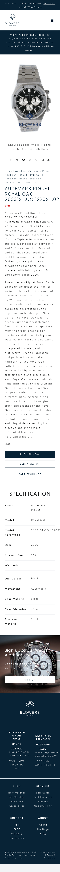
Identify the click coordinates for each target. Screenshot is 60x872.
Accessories (16, 805)
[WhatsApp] (36, 160)
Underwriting (43, 805)
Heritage (43, 829)
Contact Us (17, 838)
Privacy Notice (47, 852)
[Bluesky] (24, 160)
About (43, 824)
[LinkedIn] (30, 160)
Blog (43, 833)
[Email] (42, 160)
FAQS (16, 829)
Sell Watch (43, 792)
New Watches (17, 792)
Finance (43, 801)
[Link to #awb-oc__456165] (52, 20)
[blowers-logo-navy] (12, 15)
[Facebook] (11, 160)
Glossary (17, 833)
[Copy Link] (49, 160)
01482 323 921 (21, 46)
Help (17, 824)
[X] (17, 160)
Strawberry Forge (14, 858)
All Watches (16, 797)
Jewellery (17, 801)
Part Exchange (43, 797)
